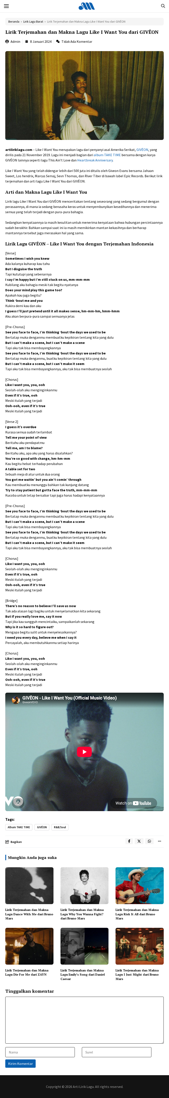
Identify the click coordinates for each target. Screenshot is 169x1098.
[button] (163, 6)
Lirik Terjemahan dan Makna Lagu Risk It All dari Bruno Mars (137, 914)
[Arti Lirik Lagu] (87, 6)
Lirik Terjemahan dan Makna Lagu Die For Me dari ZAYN (26, 972)
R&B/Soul (60, 827)
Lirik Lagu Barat (33, 21)
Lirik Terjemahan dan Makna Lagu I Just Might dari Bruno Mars (137, 974)
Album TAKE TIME (19, 827)
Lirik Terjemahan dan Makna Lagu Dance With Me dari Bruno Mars (29, 914)
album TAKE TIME (107, 155)
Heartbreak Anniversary (95, 160)
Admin (15, 41)
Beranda (13, 21)
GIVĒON (142, 149)
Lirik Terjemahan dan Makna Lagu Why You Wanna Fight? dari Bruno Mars (82, 914)
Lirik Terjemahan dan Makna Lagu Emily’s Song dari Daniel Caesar (83, 974)
